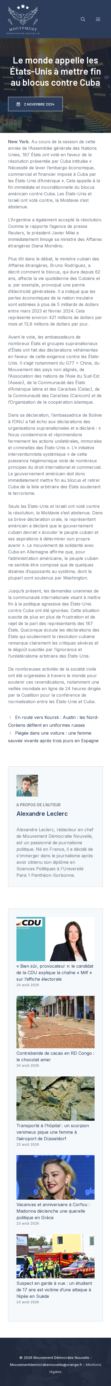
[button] (83, 19)
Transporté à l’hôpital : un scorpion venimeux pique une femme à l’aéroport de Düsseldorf (52, 1132)
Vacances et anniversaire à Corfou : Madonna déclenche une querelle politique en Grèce (53, 1211)
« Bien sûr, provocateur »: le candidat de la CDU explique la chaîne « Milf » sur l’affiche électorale (54, 972)
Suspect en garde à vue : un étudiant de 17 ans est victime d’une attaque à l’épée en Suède (54, 1289)
